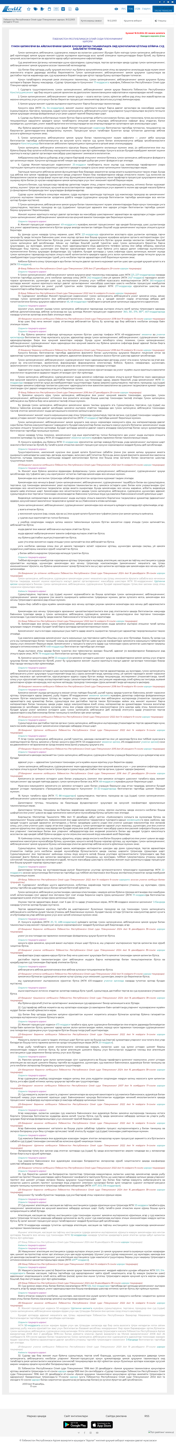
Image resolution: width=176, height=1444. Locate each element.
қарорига (124, 879)
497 (94, 1185)
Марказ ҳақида (36, 1416)
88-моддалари (67, 795)
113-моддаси (24, 264)
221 (132, 275)
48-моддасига (107, 781)
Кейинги (22, 591)
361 (130, 311)
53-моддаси (61, 658)
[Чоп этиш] (76, 8)
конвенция (133, 820)
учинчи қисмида (114, 981)
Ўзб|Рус (146, 9)
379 (135, 311)
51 (56, 922)
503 (100, 1185)
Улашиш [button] (162, 20)
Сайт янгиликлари (76, 1416)
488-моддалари (67, 922)
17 (56, 795)
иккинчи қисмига (81, 437)
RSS (147, 1416)
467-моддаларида (155, 311)
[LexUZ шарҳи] (42, 8)
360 (125, 311)
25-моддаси (80, 164)
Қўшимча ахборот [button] (133, 20)
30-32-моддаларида (105, 788)
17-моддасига (102, 82)
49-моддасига (69, 224)
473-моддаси (63, 1024)
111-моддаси (139, 895)
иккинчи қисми (111, 742)
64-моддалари (55, 108)
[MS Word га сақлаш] (63, 8)
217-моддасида (123, 286)
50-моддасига (32, 1325)
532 (89, 1286)
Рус (124, 9)
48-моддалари (78, 301)
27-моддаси (90, 418)
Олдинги (23, 221)
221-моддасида (90, 234)
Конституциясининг (22, 92)
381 (141, 311)
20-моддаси (105, 1042)
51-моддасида (71, 442)
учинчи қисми (149, 742)
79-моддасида (46, 653)
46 (67, 301)
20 (51, 922)
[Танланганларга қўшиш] (28, 8)
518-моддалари (111, 1185)
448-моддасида (55, 646)
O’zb (137, 9)
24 (43, 108)
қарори (124, 268)
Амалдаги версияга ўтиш (152, 36)
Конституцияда (30, 143)
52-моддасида (79, 1235)
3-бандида (159, 902)
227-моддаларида (145, 275)
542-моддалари (101, 1286)
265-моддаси (157, 280)
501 (158, 1270)
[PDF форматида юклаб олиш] (70, 8)
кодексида (99, 128)
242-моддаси (94, 277)
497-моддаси (80, 1260)
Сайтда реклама (116, 1416)
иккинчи (147, 334)
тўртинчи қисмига (82, 1308)
